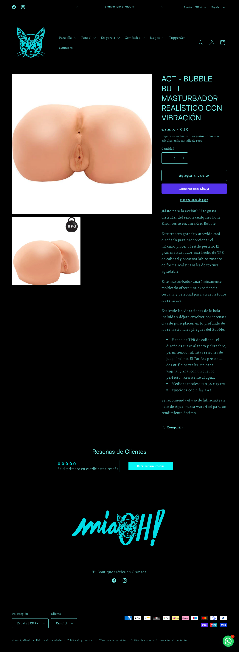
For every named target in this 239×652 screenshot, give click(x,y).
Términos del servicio (112, 640)
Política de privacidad (80, 640)
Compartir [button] (175, 427)
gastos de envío (206, 136)
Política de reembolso (49, 640)
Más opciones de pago (194, 200)
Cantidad (168, 148)
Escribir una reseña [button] (151, 466)
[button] (67, 38)
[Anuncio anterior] (77, 7)
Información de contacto (171, 640)
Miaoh (27, 640)
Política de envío (141, 640)
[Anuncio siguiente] (162, 7)
